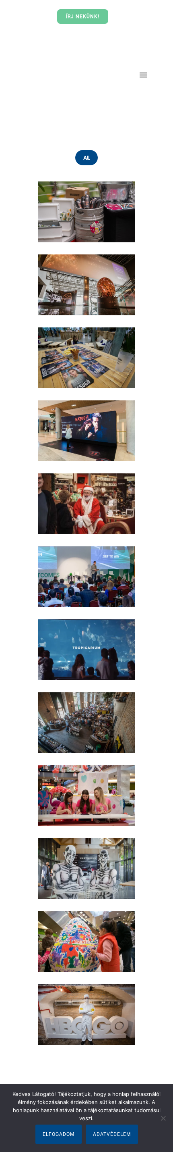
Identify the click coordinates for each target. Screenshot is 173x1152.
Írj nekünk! (82, 16)
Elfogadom (58, 1134)
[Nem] (163, 1118)
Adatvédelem (112, 1134)
